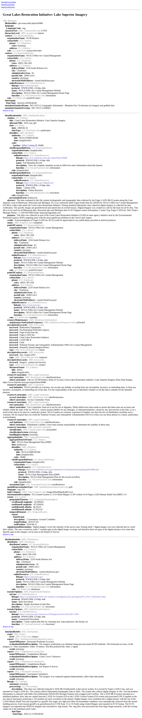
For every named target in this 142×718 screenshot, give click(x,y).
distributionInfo (8, 5)
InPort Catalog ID (29, 145)
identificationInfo (8, 2)
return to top (8, 110)
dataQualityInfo (8, 7)
